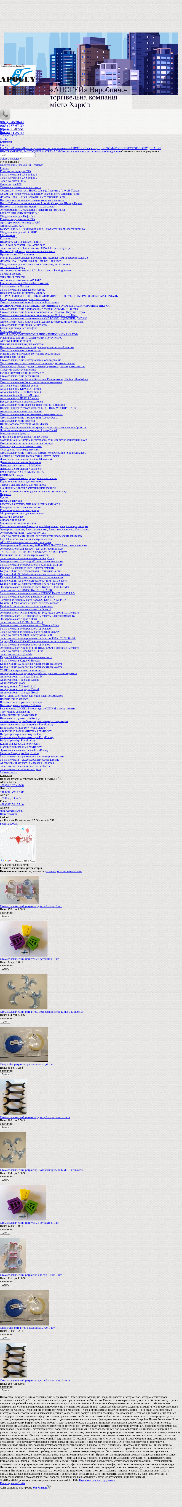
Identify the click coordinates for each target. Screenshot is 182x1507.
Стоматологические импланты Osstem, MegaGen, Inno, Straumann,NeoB (43, 452)
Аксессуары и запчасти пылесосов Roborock (27, 762)
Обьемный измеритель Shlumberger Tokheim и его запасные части (40, 193)
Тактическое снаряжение (15, 711)
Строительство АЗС (12, 225)
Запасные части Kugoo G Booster (20, 660)
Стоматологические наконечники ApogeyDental (29, 417)
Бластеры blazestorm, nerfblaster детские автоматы (30, 503)
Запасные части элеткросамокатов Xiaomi (25, 609)
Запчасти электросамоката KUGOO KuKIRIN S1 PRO (33, 599)
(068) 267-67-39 (12, 126)
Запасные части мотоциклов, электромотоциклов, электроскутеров (41, 535)
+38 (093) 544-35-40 (12, 804)
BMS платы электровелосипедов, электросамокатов (31, 695)
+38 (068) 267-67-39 (12, 791)
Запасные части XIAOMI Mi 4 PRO (21, 622)
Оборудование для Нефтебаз (17, 216)
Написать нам (8, 813)
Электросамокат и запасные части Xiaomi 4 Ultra (29, 625)
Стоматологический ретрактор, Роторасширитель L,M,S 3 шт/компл (41, 1011)
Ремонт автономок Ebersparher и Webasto (24, 283)
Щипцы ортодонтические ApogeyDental (24, 423)
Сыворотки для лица (12, 519)
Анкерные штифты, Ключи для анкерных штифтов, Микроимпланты (42, 321)
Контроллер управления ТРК (17, 219)
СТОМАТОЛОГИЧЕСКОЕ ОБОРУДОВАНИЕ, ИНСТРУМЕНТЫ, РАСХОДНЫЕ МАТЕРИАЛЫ (59, 296)
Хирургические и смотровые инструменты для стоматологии (37, 363)
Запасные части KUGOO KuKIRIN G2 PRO (26, 590)
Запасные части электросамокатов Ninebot (25, 628)
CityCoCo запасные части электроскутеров (26, 539)
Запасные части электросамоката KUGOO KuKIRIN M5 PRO (37, 593)
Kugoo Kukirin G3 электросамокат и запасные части (31, 583)
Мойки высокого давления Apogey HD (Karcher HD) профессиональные (44, 257)
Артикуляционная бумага (15, 340)
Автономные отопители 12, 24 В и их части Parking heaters (35, 270)
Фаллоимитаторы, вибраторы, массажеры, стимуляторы (34, 721)
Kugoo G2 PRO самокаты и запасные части (26, 657)
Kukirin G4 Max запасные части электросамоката (29, 602)
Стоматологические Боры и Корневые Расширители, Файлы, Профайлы (44, 379)
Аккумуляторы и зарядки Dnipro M (21, 676)
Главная (5, 132)
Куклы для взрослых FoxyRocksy (20, 743)
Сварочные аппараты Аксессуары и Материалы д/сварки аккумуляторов (44, 526)
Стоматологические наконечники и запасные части (31, 414)
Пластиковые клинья (12, 356)
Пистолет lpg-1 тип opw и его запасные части (27, 251)
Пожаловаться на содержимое (97, 1480)
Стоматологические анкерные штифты (23, 324)
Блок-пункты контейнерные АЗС (20, 212)
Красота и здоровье (11, 516)
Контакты (6, 141)
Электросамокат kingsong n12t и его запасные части (31, 561)
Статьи (4, 145)
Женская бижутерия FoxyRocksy (19, 753)
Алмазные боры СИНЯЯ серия (19, 385)
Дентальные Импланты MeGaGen (20, 465)
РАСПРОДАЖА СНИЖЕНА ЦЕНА (22, 471)
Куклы (4, 497)
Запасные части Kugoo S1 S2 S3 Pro (21, 650)
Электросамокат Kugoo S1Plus (18, 618)
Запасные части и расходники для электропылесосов (32, 756)
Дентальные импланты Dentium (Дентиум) (26, 459)
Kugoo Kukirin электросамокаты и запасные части (30, 570)
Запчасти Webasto (10, 273)
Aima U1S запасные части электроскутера (25, 542)
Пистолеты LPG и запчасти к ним (20, 241)
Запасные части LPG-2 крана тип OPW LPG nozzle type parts (36, 248)
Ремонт (4, 168)
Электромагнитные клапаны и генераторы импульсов (33, 209)
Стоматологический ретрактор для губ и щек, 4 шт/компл (35, 1117)
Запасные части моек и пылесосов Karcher (25, 766)
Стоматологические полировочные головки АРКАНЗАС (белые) (39, 308)
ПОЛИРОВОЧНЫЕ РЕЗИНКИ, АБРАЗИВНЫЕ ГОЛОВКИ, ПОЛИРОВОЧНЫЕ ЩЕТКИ (55, 305)
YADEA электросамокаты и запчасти (22, 670)
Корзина (5, 129)
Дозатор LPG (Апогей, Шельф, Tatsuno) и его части (31, 260)
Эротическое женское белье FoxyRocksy (24, 750)
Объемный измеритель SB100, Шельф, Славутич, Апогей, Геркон (40, 190)
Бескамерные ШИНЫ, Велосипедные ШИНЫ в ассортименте (37, 708)
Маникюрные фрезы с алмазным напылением (28, 487)
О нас (3, 138)
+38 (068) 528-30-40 (12, 785)
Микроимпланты (10, 331)
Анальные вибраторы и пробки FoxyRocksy (26, 724)
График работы (9, 823)
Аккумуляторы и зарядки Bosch (19, 692)
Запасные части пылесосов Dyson (20, 769)
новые (78, 871)
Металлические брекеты (15, 433)
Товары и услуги (10, 135)
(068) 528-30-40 (12, 122)
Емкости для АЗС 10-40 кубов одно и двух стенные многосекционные (42, 228)
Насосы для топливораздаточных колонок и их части (32, 200)
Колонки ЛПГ (8, 238)
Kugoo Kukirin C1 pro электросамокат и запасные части (33, 580)
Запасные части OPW (13, 180)
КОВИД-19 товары (11, 475)
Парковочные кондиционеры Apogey (22, 292)
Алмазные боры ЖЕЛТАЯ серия (19, 395)
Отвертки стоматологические (18, 369)
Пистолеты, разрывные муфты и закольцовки (27, 206)
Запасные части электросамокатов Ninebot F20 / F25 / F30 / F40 (38, 638)
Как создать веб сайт (12, 1483)
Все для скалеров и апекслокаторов (21, 401)
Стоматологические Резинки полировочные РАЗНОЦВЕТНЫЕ (38, 315)
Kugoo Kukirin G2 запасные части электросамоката (31, 663)
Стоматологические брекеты (17, 420)
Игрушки (5, 494)
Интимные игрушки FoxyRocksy (20, 718)
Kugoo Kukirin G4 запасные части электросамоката (31, 666)
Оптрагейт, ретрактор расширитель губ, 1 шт (27, 1064)
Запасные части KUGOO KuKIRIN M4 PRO (27, 596)
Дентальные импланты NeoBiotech (21, 468)
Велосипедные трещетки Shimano (20, 705)
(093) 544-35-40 (12, 133)
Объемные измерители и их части (20, 187)
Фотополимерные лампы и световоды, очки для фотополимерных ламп (43, 439)
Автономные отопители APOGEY (21, 280)
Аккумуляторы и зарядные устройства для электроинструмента (38, 673)
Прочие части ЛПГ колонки (17, 254)
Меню (19, 129)
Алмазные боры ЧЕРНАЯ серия (19, 398)
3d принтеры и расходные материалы (22, 513)
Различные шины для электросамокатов (24, 555)
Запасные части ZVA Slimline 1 (18, 174)
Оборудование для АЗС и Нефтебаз (21, 164)
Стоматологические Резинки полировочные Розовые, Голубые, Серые (42, 312)
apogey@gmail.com (11, 810)
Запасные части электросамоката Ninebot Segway (30, 631)
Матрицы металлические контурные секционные (30, 353)
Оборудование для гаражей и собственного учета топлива (35, 264)
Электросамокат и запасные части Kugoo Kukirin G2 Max (34, 586)
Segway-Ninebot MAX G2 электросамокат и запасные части (36, 641)
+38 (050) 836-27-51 (12, 798)
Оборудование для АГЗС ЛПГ (18, 232)
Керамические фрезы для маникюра (21, 481)
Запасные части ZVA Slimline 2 (18, 177)
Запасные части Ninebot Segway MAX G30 (26, 634)
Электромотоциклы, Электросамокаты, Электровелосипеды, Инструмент (45, 529)
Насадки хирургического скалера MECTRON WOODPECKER (38, 407)
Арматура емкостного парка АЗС (20, 222)
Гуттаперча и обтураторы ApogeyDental (24, 436)
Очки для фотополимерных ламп (20, 449)
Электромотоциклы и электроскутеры (23, 532)
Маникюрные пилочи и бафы (18, 523)
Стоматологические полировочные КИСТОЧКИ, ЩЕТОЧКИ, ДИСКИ (43, 318)
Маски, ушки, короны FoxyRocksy (21, 746)
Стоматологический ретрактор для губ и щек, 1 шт (31, 906)
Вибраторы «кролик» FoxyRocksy (20, 734)
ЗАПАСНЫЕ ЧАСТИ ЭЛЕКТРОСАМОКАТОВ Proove (33, 551)
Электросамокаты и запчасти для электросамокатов (31, 548)
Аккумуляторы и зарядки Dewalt (19, 689)
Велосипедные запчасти (14, 698)
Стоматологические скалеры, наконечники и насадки (32, 404)
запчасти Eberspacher (12, 276)
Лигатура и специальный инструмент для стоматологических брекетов (43, 427)
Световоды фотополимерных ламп (21, 446)
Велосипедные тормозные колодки (21, 702)
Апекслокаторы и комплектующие (21, 411)
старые (70, 871)
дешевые (50, 871)
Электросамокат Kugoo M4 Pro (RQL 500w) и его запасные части (39, 647)
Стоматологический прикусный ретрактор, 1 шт (29, 958)
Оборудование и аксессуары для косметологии (28, 478)
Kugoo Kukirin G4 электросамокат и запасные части (31, 577)
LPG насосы (7, 235)
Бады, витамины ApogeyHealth (18, 714)
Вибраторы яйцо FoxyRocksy (17, 740)
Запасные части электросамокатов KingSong (27, 558)
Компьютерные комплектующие (19, 510)
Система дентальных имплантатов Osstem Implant (30, 455)
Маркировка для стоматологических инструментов (31, 337)
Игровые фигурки (11, 500)
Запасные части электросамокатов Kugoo (25, 644)
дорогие (61, 871)
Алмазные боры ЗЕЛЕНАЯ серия (20, 391)
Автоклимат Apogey (12, 267)
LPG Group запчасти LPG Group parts (22, 244)
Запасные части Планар (14, 286)
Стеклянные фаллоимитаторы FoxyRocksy (26, 730)
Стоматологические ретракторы (19, 375)
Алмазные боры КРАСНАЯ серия (20, 388)
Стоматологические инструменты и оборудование (30, 359)
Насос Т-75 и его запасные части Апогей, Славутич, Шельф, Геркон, (41, 203)
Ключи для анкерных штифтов (18, 328)
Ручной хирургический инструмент (22, 372)
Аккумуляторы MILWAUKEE (18, 686)
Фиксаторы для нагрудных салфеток (22, 343)
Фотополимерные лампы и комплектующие (26, 443)
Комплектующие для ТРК (15, 171)
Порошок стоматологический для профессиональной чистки (37, 347)
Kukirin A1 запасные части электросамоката (26, 606)
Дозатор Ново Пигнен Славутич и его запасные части (33, 196)
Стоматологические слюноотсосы (20, 350)
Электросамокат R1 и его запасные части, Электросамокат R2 (37, 615)
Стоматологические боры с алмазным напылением (31, 382)
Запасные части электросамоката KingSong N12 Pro (31, 564)
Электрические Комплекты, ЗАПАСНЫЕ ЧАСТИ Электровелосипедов (43, 545)
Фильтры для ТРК (11, 184)
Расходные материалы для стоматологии (24, 299)
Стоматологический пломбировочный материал (29, 302)
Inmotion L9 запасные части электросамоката (27, 567)
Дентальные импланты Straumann (20, 462)
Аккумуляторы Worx (12, 682)
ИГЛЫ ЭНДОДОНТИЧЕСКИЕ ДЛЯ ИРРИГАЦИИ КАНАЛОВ (39, 334)
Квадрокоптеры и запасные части (20, 507)
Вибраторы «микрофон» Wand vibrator (23, 727)
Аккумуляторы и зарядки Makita (19, 679)
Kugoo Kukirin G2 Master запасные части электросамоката (35, 574)
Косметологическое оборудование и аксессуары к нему (33, 491)
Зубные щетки (8, 772)
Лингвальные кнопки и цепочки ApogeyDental (28, 430)
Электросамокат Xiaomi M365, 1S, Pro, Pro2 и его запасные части (39, 612)
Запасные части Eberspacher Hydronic (22, 289)
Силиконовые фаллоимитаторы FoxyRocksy (26, 737)
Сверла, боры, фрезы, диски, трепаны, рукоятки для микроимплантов (42, 366)
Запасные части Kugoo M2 (16, 654)
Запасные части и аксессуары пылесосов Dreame (29, 759)
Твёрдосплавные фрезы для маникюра (23, 484)
